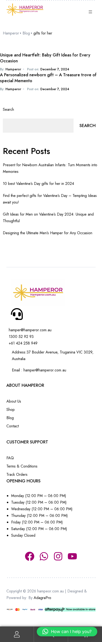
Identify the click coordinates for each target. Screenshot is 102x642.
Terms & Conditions (21, 466)
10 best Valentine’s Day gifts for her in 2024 (38, 183)
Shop (10, 409)
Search (8, 109)
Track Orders (17, 474)
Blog (10, 418)
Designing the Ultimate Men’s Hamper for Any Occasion (47, 233)
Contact (12, 426)
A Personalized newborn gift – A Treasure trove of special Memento (48, 78)
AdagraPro (42, 597)
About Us (13, 401)
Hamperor (13, 69)
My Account (17, 634)
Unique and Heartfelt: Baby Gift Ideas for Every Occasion (45, 58)
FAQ (10, 458)
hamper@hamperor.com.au (44, 370)
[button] (67, 631)
